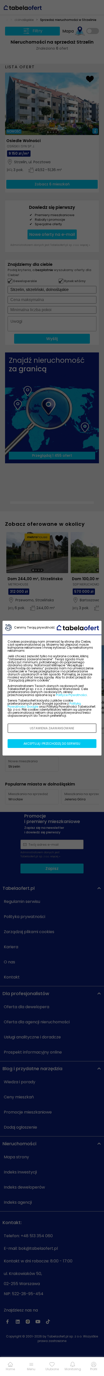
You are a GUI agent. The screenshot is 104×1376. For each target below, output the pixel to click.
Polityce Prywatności (71, 695)
